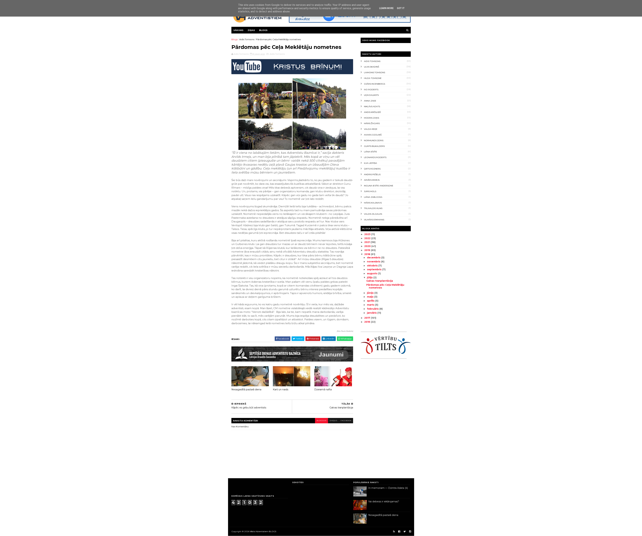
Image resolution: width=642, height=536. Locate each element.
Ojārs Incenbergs (374, 84)
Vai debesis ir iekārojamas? (383, 501)
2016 (367, 321)
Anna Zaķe (370, 100)
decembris (374, 257)
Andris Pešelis (372, 174)
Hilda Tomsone (373, 78)
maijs (370, 296)
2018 (367, 254)
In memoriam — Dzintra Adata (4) (388, 487)
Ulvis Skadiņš (371, 66)
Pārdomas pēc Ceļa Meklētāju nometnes (385, 286)
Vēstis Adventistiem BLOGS (263, 531)
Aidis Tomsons (246, 39)
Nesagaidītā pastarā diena (246, 389)
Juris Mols (370, 191)
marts (371, 304)
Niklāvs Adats (372, 106)
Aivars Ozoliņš (373, 134)
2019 (367, 250)
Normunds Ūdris (373, 140)
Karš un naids (280, 389)
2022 (367, 238)
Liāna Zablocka (373, 197)
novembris (374, 261)
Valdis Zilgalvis (373, 214)
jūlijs (370, 277)
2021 (367, 242)
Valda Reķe (370, 129)
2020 (367, 246)
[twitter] (405, 531)
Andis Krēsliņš (372, 112)
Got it (401, 8)
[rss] (394, 531)
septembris (374, 269)
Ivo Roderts (371, 89)
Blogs (263, 30)
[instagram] (410, 531)
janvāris (372, 312)
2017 (367, 317)
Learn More (386, 8)
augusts (372, 273)
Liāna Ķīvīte (370, 151)
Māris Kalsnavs (373, 202)
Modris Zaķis (371, 118)
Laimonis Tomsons (374, 72)
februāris (373, 308)
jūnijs (370, 292)
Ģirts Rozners (372, 168)
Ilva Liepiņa (370, 163)
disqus (333, 420)
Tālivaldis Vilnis (373, 208)
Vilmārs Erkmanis (374, 219)
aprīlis (371, 300)
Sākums (238, 30)
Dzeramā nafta (323, 389)
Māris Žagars (372, 123)
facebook (346, 420)
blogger (321, 420)
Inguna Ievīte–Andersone (378, 185)
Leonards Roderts (375, 157)
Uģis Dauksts (371, 95)
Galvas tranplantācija (379, 280)
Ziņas (251, 30)
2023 (367, 234)
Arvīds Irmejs (372, 180)
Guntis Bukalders (374, 146)
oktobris (372, 265)
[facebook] (399, 531)
